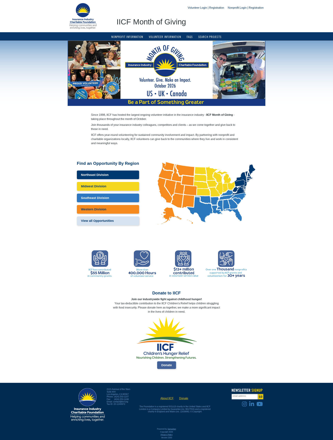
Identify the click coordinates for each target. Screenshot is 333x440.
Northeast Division (95, 175)
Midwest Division (93, 186)
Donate (166, 365)
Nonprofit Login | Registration (246, 7)
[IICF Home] (83, 16)
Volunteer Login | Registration (206, 7)
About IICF (167, 398)
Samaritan (172, 429)
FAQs (190, 36)
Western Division (93, 209)
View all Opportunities (97, 221)
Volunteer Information (165, 36)
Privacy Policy (167, 435)
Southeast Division (95, 198)
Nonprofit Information (127, 36)
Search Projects (210, 36)
